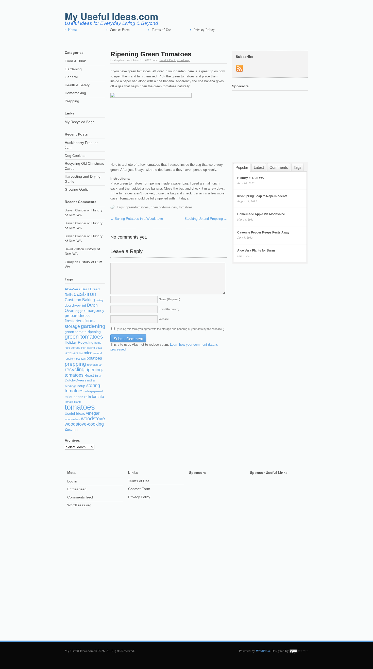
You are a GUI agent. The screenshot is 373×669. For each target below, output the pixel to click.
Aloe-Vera (72, 289)
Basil (85, 289)
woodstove (93, 418)
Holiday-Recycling (79, 342)
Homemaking (75, 93)
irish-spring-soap (91, 347)
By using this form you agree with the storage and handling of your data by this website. (169, 328)
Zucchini (71, 429)
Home (72, 29)
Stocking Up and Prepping (205, 219)
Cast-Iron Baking (80, 300)
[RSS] (239, 68)
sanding (90, 380)
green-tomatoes (137, 207)
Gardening (183, 60)
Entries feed (77, 489)
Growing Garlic (77, 189)
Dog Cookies (75, 156)
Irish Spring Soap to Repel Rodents (262, 196)
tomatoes (186, 207)
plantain (81, 358)
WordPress (263, 650)
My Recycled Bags (79, 122)
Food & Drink (168, 60)
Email (169, 309)
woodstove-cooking (84, 424)
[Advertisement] (157, 41)
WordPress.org (79, 505)
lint (81, 353)
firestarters (74, 321)
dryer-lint (79, 305)
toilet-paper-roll (93, 391)
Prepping (72, 101)
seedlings (70, 386)
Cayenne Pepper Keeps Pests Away (263, 232)
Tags (297, 167)
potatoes (94, 358)
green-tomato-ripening (83, 332)
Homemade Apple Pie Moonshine (261, 214)
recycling (74, 369)
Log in (72, 481)
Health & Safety (77, 85)
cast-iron (85, 294)
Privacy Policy (204, 29)
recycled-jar (94, 364)
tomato (98, 396)
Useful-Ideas (75, 413)
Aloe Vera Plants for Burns (256, 250)
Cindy (69, 262)
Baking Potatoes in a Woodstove (136, 219)
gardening (93, 326)
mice (88, 353)
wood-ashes (72, 419)
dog (68, 305)
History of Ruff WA (250, 178)
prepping (75, 364)
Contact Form (120, 29)
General (71, 77)
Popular (241, 167)
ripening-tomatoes (164, 207)
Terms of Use (161, 29)
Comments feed (80, 497)
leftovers (71, 353)
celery (100, 300)
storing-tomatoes (83, 388)
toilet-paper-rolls (78, 397)
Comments (278, 167)
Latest (259, 167)
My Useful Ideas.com (111, 16)
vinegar (92, 413)
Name (169, 299)
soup (81, 386)
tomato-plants (73, 401)
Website (164, 319)
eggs (79, 311)
